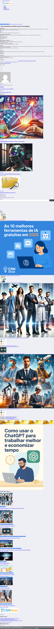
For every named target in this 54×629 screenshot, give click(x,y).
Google (11, 548)
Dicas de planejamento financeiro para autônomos (7, 574)
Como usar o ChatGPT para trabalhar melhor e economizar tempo (14, 282)
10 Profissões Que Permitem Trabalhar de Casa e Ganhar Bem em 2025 (15, 220)
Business (8, 536)
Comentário (1, 212)
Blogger (1, 536)
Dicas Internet (5, 561)
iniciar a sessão (4, 197)
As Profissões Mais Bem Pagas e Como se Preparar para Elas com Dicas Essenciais (17, 337)
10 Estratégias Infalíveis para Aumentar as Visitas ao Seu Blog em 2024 (12, 141)
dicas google (8, 548)
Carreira (1, 524)
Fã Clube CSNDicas (15, 536)
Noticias (24, 536)
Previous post (2, 87)
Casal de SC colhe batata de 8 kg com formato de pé (7, 605)
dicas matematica (7, 24)
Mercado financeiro (6, 8)
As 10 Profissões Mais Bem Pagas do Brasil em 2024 (13, 408)
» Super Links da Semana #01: (10, 418)
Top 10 (7, 586)
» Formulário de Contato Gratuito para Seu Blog (12, 346)
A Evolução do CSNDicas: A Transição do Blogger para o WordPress (15, 353)
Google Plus (14, 548)
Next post (1, 90)
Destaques (5, 7)
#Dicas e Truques (2, 24)
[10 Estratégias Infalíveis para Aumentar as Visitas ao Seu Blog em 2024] (21, 138)
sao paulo (4, 586)
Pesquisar (51, 200)
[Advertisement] (27, 17)
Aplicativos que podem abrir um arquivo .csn (8, 192)
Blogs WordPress (4, 536)
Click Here (1, 423)
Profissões (4, 506)
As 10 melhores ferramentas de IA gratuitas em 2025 (13, 275)
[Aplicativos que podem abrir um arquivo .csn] (10, 189)
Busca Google (2, 548)
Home (4, 5)
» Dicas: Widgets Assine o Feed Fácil (11, 417)
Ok (37, 628)
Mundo (5, 6)
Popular (1, 211)
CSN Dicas (11, 24)
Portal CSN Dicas (7, 63)
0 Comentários (20, 24)
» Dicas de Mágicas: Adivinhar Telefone (5, 92)
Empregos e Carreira (6, 9)
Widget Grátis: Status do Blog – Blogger (11, 345)
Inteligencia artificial (18, 548)
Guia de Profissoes (7, 524)
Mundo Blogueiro (20, 536)
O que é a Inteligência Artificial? (4, 563)
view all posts (2, 86)
